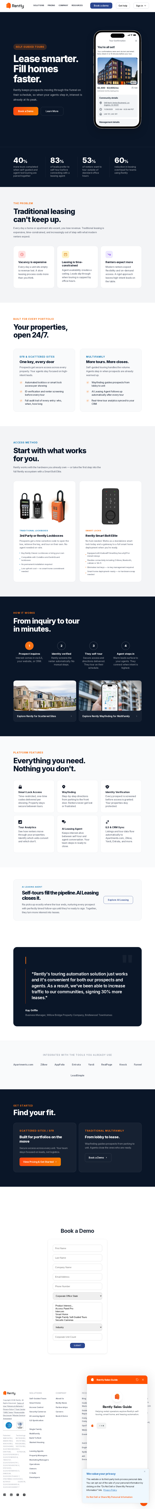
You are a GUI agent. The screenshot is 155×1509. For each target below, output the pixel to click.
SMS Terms (8, 1412)
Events (85, 1434)
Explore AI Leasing (118, 899)
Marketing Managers (39, 1460)
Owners (32, 1468)
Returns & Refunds (15, 1406)
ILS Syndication (36, 1420)
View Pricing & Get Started (38, 1161)
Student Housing (36, 1442)
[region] (115, 1486)
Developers (34, 1477)
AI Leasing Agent (37, 1416)
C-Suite (32, 1473)
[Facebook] (4, 1494)
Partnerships (62, 1407)
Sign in (139, 5)
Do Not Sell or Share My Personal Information (109, 1497)
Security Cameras (37, 1412)
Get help (123, 5)
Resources (77, 5)
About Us (60, 1398)
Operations (34, 1464)
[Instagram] (24, 1494)
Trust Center (20, 1409)
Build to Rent (35, 1438)
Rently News (61, 1403)
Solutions (38, 5)
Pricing (51, 5)
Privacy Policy (110, 1490)
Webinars (86, 1430)
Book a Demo (25, 111)
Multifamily (34, 1433)
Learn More (52, 111)
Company (63, 5)
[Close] (146, 1471)
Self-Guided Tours (37, 1398)
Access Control (36, 1407)
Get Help (86, 1443)
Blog (84, 1398)
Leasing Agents (36, 1451)
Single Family (35, 1429)
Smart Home (35, 1403)
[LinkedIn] (11, 1494)
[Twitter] (17, 1494)
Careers (59, 1412)
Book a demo (101, 5)
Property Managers (38, 1455)
